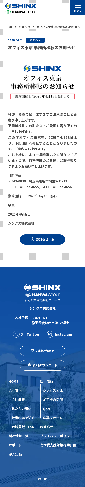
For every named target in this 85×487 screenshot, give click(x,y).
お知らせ (46, 426)
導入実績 (15, 453)
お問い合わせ (45, 350)
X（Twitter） (32, 334)
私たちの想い (21, 408)
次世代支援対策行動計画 (58, 444)
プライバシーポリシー (56, 435)
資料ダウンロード (45, 365)
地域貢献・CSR (23, 426)
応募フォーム (53, 417)
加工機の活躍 (53, 399)
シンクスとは (53, 390)
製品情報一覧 (18, 435)
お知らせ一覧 (45, 239)
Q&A (46, 408)
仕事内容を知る (23, 417)
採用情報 (46, 381)
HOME (13, 381)
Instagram (63, 334)
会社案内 (15, 390)
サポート (15, 444)
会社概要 (18, 399)
